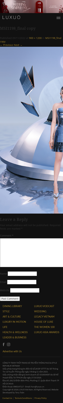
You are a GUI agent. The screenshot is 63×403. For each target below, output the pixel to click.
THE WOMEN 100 (44, 326)
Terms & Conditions (23, 398)
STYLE (6, 311)
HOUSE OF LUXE (43, 321)
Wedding (40, 311)
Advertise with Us (12, 351)
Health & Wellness (15, 332)
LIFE (5, 326)
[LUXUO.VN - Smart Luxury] (11, 17)
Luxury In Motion (14, 321)
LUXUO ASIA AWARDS (46, 332)
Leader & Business (14, 337)
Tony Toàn (19, 392)
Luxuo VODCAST (44, 306)
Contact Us (7, 398)
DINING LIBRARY (12, 306)
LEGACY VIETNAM (44, 316)
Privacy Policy (40, 398)
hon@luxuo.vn (37, 386)
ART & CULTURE (12, 316)
